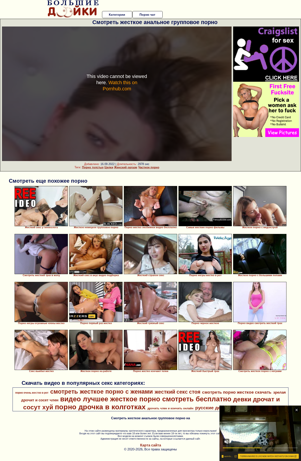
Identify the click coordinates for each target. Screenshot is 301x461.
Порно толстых (93, 167)
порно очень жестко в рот (31, 392)
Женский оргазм (125, 167)
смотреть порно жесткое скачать (236, 392)
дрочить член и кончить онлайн (170, 408)
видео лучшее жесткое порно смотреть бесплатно (145, 399)
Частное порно (148, 167)
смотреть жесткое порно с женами (101, 391)
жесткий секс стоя (177, 392)
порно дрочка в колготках (100, 407)
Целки (108, 167)
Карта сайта (150, 445)
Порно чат (147, 14)
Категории (117, 14)
